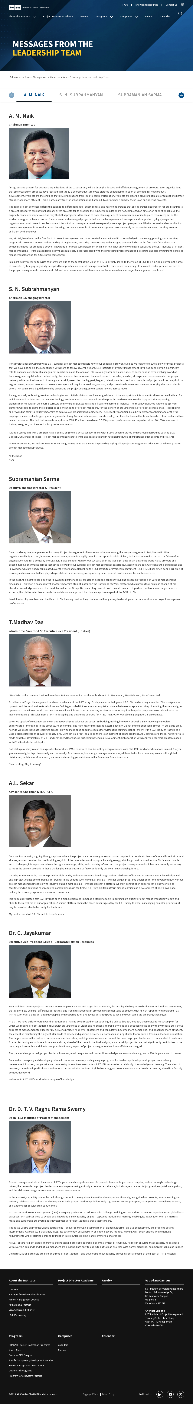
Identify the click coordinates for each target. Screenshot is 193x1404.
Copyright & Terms (90, 1394)
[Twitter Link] (180, 1394)
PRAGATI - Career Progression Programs (29, 1345)
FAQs (125, 5)
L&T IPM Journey (17, 1315)
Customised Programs (20, 1370)
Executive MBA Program (21, 1355)
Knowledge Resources (147, 5)
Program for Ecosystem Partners (25, 1376)
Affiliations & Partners (20, 1305)
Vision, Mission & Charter (21, 1310)
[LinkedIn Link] (159, 1394)
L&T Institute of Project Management (27, 77)
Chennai (62, 1350)
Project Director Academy (58, 16)
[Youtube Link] (170, 1394)
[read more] (182, 5)
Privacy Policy (108, 1394)
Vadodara (63, 1345)
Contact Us (171, 5)
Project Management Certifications (26, 1365)
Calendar (165, 16)
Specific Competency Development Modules (31, 1360)
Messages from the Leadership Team (27, 1294)
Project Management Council (24, 1299)
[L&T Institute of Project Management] (29, 7)
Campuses (126, 16)
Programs (102, 16)
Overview (13, 1289)
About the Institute (19, 16)
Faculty (84, 16)
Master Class (15, 1350)
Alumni (148, 16)
